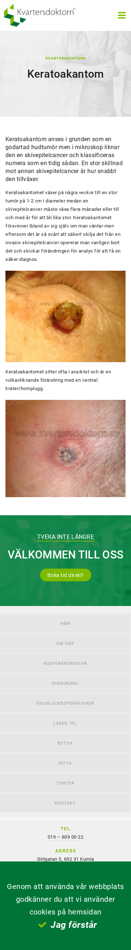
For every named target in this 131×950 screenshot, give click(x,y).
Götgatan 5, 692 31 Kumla (65, 859)
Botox (65, 743)
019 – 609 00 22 (66, 837)
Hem (65, 623)
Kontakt (65, 803)
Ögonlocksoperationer (65, 703)
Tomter (65, 783)
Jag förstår (74, 924)
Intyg (65, 763)
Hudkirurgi (65, 683)
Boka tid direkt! (65, 575)
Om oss (65, 643)
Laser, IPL (65, 723)
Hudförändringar (65, 663)
